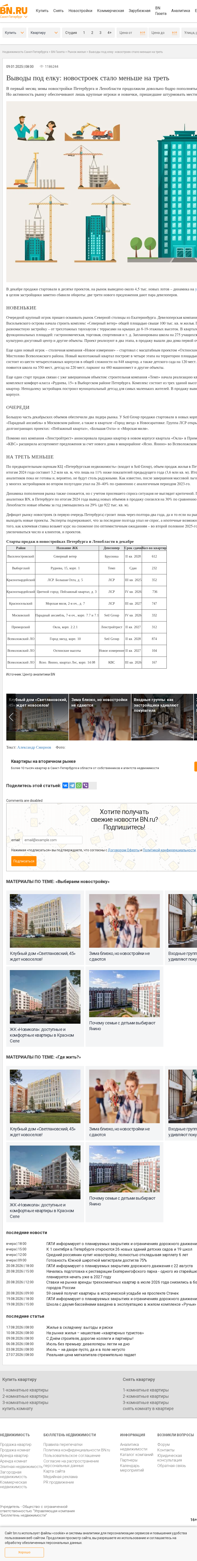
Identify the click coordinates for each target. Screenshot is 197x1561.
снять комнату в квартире (148, 1408)
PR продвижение (58, 1482)
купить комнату (17, 1408)
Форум (163, 1444)
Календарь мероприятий (132, 1468)
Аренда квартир (14, 1455)
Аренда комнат (13, 1461)
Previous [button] (11, 717)
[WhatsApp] (79, 785)
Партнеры (128, 1460)
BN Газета (160, 11)
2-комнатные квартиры (25, 1396)
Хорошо (24, 1552)
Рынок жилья (77, 52)
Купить (42, 10)
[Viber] (85, 785)
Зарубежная (139, 10)
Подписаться (23, 861)
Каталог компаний (136, 1454)
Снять (58, 10)
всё (142, 32)
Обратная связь (171, 1465)
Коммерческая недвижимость (13, 1484)
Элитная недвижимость (21, 1466)
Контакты (165, 1450)
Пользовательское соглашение (71, 1455)
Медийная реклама (60, 1476)
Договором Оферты (124, 850)
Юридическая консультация (169, 1457)
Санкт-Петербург (11, 17)
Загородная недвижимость (13, 1474)
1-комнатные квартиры (25, 1389)
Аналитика (180, 10)
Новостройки (80, 10)
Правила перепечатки (62, 1444)
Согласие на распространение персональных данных (71, 1463)
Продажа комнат (15, 1450)
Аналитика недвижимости (133, 1446)
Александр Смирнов (34, 747)
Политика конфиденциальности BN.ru (76, 1450)
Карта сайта (54, 1471)
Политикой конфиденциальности (169, 850)
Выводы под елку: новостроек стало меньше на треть (126, 52)
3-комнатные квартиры (25, 1402)
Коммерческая (110, 10)
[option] (37, 717)
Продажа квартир (15, 1444)
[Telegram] (72, 785)
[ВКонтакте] (65, 785)
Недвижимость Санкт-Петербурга (25, 52)
